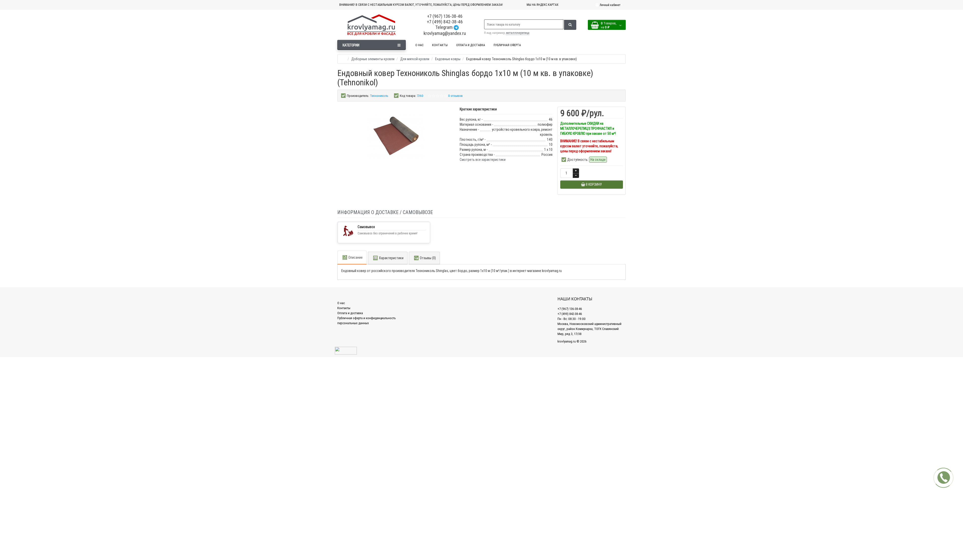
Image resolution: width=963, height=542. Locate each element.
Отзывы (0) (428, 258)
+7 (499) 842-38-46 (445, 22)
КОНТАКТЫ (440, 45)
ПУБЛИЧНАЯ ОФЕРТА (507, 45)
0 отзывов (455, 96)
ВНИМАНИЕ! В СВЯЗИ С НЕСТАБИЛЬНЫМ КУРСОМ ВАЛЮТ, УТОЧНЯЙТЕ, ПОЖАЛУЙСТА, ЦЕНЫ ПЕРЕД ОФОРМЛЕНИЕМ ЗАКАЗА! (421, 5)
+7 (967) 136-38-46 (444, 16)
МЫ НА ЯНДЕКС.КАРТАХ (542, 5)
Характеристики (391, 258)
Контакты (343, 308)
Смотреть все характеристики (483, 159)
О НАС (419, 45)
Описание (355, 257)
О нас (341, 303)
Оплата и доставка (350, 313)
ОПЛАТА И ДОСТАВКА (470, 45)
